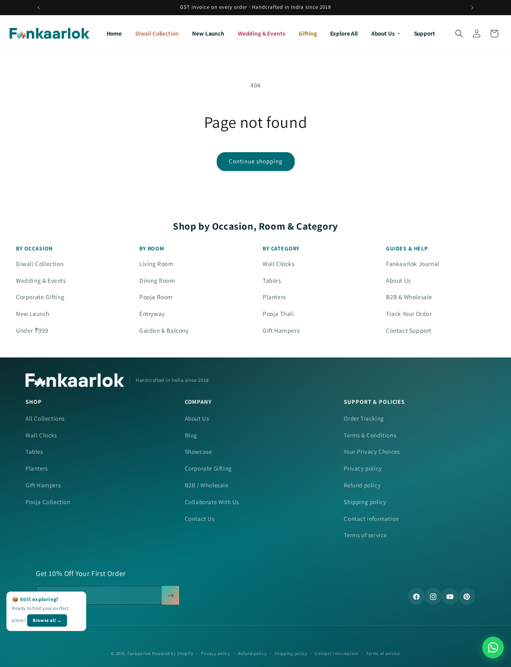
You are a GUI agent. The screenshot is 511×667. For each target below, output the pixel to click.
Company (198, 401)
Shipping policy (365, 502)
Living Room (156, 264)
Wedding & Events (261, 33)
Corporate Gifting (40, 297)
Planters (274, 297)
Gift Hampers (281, 330)
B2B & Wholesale (409, 297)
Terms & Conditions (370, 435)
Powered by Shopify (172, 653)
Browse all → (47, 620)
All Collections (45, 418)
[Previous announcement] (39, 7)
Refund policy (362, 485)
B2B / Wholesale (206, 485)
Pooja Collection (48, 502)
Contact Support (409, 330)
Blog (191, 435)
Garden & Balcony (164, 330)
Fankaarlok (139, 653)
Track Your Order (409, 314)
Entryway (152, 314)
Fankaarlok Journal (413, 264)
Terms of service (365, 535)
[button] (459, 33)
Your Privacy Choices (372, 451)
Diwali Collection (156, 33)
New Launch (208, 33)
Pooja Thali (278, 314)
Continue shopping (256, 161)
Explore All (343, 33)
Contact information (371, 518)
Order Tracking (364, 418)
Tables (272, 280)
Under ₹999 (32, 330)
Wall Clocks (279, 264)
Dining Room (157, 280)
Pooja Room (156, 297)
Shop (34, 401)
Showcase (198, 451)
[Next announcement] (472, 7)
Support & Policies (374, 401)
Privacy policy (363, 468)
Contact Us (200, 518)
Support (424, 33)
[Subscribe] (170, 595)
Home (114, 33)
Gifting (308, 33)
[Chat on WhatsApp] (493, 647)
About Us (383, 33)
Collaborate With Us (212, 502)
